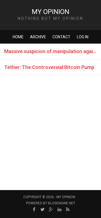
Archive (38, 37)
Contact (61, 37)
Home (18, 37)
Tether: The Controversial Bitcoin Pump (49, 67)
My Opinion (50, 12)
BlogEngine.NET (61, 203)
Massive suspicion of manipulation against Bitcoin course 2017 (52, 51)
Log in (82, 37)
